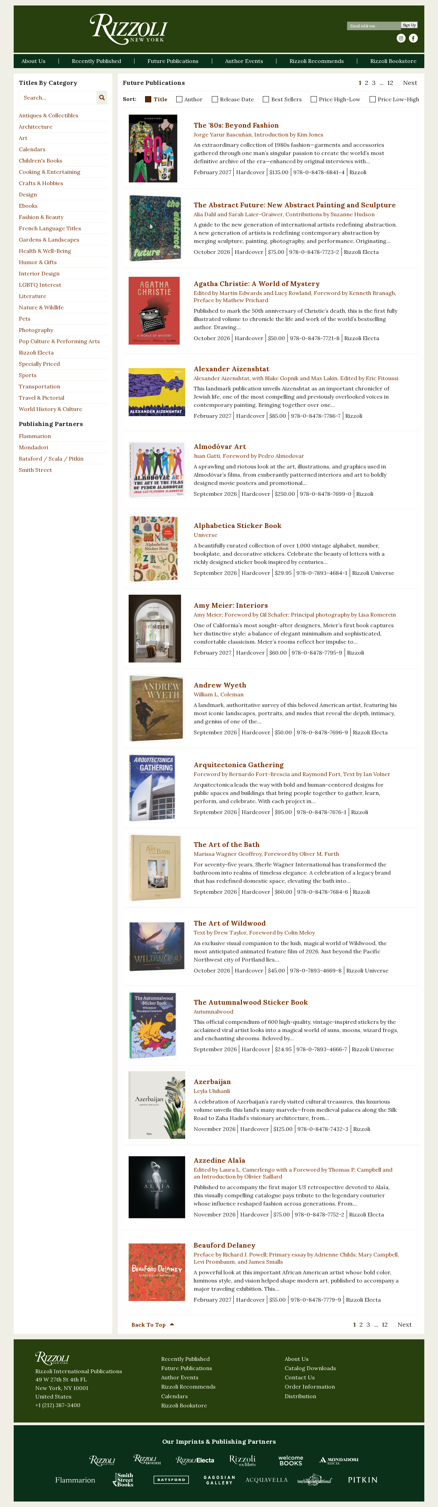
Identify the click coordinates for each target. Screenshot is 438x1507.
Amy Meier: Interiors (231, 605)
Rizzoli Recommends (188, 1386)
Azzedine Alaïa (219, 1160)
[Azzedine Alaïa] (156, 1187)
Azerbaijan (212, 1081)
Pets (24, 318)
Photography (36, 329)
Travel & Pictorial (41, 397)
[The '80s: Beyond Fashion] (156, 148)
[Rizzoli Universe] (147, 1459)
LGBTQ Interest (40, 284)
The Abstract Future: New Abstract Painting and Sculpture (295, 205)
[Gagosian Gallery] (219, 1479)
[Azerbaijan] (156, 1105)
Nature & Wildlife (41, 307)
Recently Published (185, 1358)
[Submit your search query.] (102, 97)
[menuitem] (360, 83)
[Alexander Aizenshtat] (156, 392)
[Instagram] (401, 38)
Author (193, 99)
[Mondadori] (339, 1460)
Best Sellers (286, 99)
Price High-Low (339, 99)
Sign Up (409, 25)
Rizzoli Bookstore (184, 1405)
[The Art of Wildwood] (156, 947)
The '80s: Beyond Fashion (236, 125)
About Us (297, 1358)
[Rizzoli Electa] (195, 1460)
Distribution (300, 1396)
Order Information (310, 1386)
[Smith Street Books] (123, 1479)
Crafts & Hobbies (41, 183)
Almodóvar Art (220, 446)
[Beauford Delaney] (156, 1272)
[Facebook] (413, 38)
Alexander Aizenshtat (231, 368)
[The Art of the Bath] (156, 868)
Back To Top (149, 1324)
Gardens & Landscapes (49, 239)
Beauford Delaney (225, 1245)
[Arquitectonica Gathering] (156, 788)
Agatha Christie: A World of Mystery (257, 283)
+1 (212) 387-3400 (57, 1405)
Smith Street (35, 469)
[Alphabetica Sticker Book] (156, 549)
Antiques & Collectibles (48, 115)
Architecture (35, 126)
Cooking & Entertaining (49, 171)
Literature (32, 296)
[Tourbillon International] (315, 1479)
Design (28, 194)
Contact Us (300, 1377)
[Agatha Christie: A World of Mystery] (156, 310)
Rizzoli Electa (36, 352)
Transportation (39, 386)
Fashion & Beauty (41, 217)
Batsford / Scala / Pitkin (51, 458)
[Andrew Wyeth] (156, 708)
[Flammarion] (75, 1479)
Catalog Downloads (310, 1368)
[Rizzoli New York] (129, 29)
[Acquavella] (267, 1479)
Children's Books (40, 160)
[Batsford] (171, 1479)
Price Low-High (398, 99)
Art (23, 137)
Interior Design (39, 273)
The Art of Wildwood (230, 923)
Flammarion (35, 436)
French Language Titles (50, 228)
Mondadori (33, 447)
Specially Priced (39, 363)
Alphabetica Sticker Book (238, 525)
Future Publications (186, 1368)
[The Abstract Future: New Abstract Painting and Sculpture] (156, 228)
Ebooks (28, 205)
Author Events (179, 1377)
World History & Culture (50, 408)
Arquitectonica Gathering (239, 764)
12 (390, 83)
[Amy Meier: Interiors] (156, 628)
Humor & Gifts (38, 262)
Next (410, 83)
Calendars (32, 149)
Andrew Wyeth (220, 685)
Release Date (237, 99)
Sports (28, 375)
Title (160, 99)
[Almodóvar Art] (156, 470)
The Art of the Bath (227, 844)
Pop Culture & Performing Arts (59, 341)
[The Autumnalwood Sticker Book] (156, 1025)
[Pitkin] (363, 1479)
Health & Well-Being (45, 250)
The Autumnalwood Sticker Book (251, 1002)
